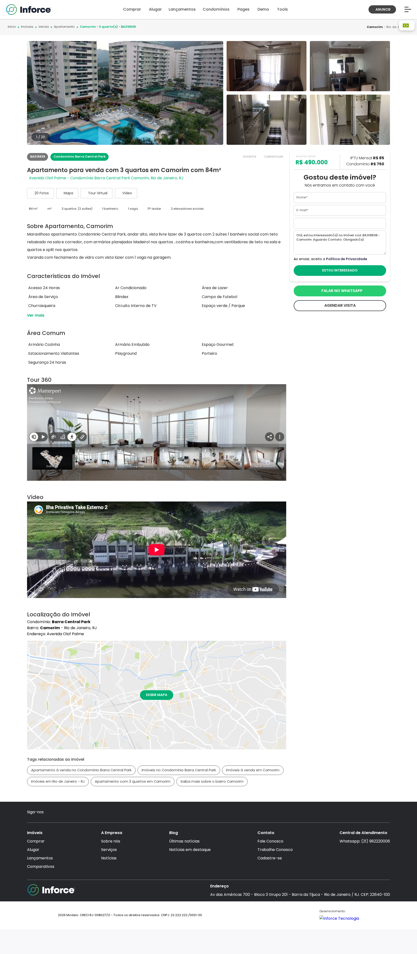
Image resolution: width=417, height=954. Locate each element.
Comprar (36, 841)
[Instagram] (51, 812)
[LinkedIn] (88, 812)
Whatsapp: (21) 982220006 (365, 841)
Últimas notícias (184, 841)
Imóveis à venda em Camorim (252, 770)
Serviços (109, 849)
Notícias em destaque (190, 849)
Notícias (109, 858)
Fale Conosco (270, 841)
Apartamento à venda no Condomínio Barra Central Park (81, 770)
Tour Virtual (97, 193)
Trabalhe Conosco (275, 849)
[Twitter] (79, 812)
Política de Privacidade (346, 259)
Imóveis (27, 26)
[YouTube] (69, 812)
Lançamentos (40, 858)
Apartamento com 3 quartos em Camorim (132, 781)
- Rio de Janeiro (388, 27)
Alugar (33, 849)
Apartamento (64, 26)
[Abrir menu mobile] (407, 9)
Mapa (68, 193)
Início (12, 26)
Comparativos (40, 866)
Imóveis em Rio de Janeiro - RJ (58, 781)
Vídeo (127, 193)
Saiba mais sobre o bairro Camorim (212, 781)
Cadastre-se (269, 858)
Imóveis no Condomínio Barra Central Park (179, 770)
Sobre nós (110, 841)
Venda (43, 26)
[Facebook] (60, 812)
